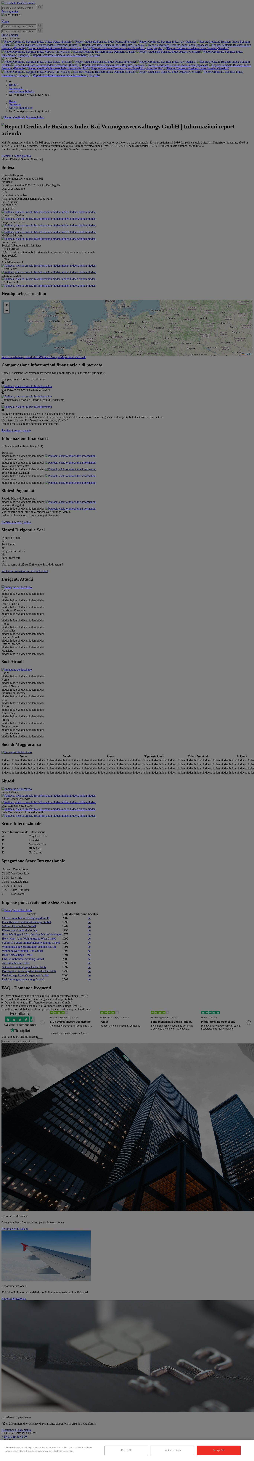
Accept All (218, 1450)
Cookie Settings (172, 1450)
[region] (127, 1450)
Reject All (126, 1450)
